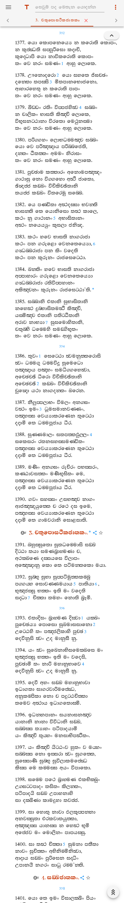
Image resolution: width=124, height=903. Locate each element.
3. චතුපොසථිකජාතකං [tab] (58, 20)
